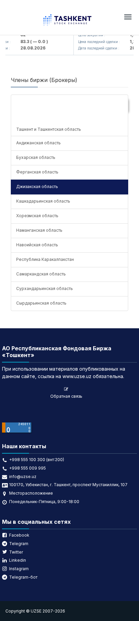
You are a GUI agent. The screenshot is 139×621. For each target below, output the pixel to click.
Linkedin (17, 560)
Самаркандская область (41, 273)
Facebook (19, 535)
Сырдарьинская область (41, 303)
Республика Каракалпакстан (45, 259)
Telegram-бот (23, 577)
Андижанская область (38, 142)
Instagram (19, 568)
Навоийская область (37, 244)
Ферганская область (37, 171)
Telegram (18, 543)
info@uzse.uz (22, 476)
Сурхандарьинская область (44, 288)
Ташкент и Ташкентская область (48, 129)
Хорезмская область (37, 215)
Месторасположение (31, 493)
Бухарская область (35, 157)
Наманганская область (39, 230)
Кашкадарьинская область (43, 201)
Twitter (16, 552)
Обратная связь (66, 396)
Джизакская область (37, 186)
